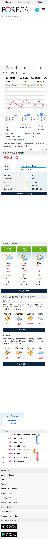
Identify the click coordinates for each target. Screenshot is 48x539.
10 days (8, 2)
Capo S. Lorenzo (21, 457)
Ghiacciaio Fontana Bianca (25, 435)
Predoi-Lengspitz (21, 438)
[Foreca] (15, 12)
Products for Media (9, 516)
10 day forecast (24, 291)
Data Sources (6, 484)
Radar (40, 2)
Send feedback (7, 475)
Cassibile (18, 453)
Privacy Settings (7, 498)
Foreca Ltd (7, 502)
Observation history (24, 193)
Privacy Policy (6, 493)
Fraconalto (18, 442)
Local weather (24, 2)
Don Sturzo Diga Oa (22, 450)
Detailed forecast (24, 330)
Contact (4, 479)
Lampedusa (19, 461)
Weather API (6, 511)
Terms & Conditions (9, 489)
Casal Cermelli (20, 446)
